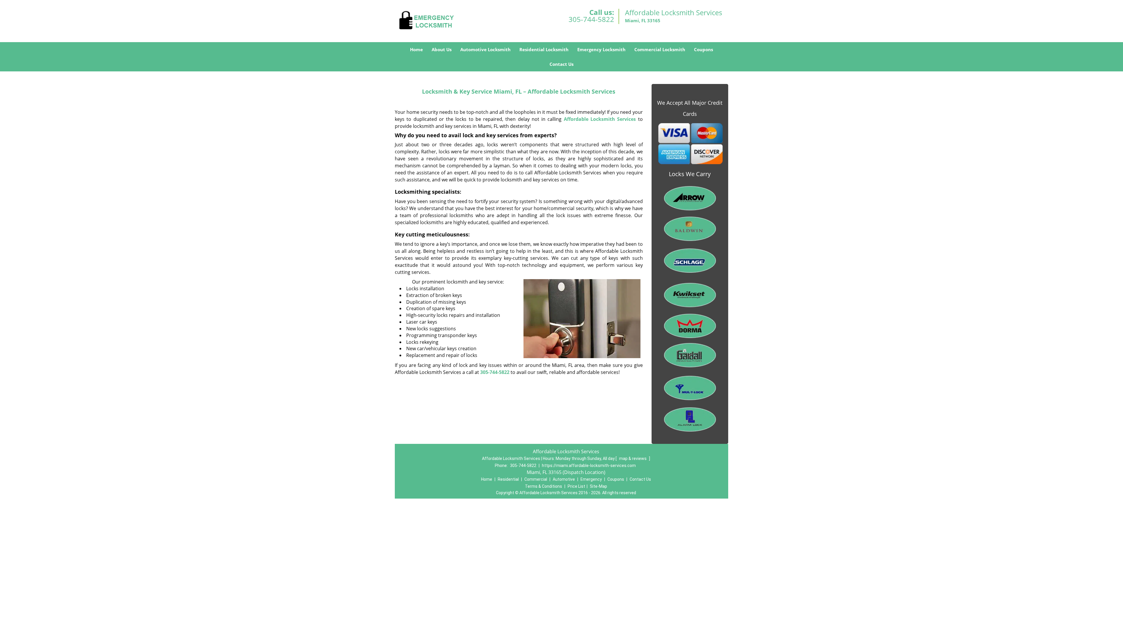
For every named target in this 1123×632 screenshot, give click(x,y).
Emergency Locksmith (601, 49)
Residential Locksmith (544, 49)
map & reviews (633, 458)
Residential (508, 479)
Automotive (564, 479)
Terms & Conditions (543, 486)
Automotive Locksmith (485, 49)
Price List (576, 486)
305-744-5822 (591, 19)
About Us (442, 49)
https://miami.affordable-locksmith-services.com (589, 465)
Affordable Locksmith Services (600, 119)
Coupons (703, 49)
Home (416, 49)
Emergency (591, 479)
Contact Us (561, 64)
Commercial (535, 479)
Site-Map (598, 486)
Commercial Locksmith (659, 49)
